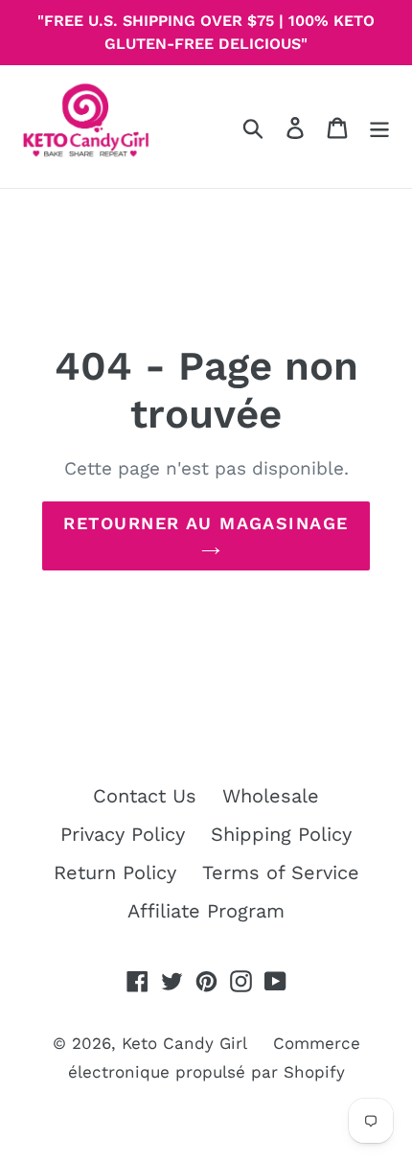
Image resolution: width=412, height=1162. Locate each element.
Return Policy (115, 872)
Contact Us (144, 795)
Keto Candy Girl (184, 1043)
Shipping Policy (281, 834)
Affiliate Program (206, 910)
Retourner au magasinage (205, 523)
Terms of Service (280, 872)
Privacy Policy (122, 834)
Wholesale (270, 795)
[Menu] (379, 127)
